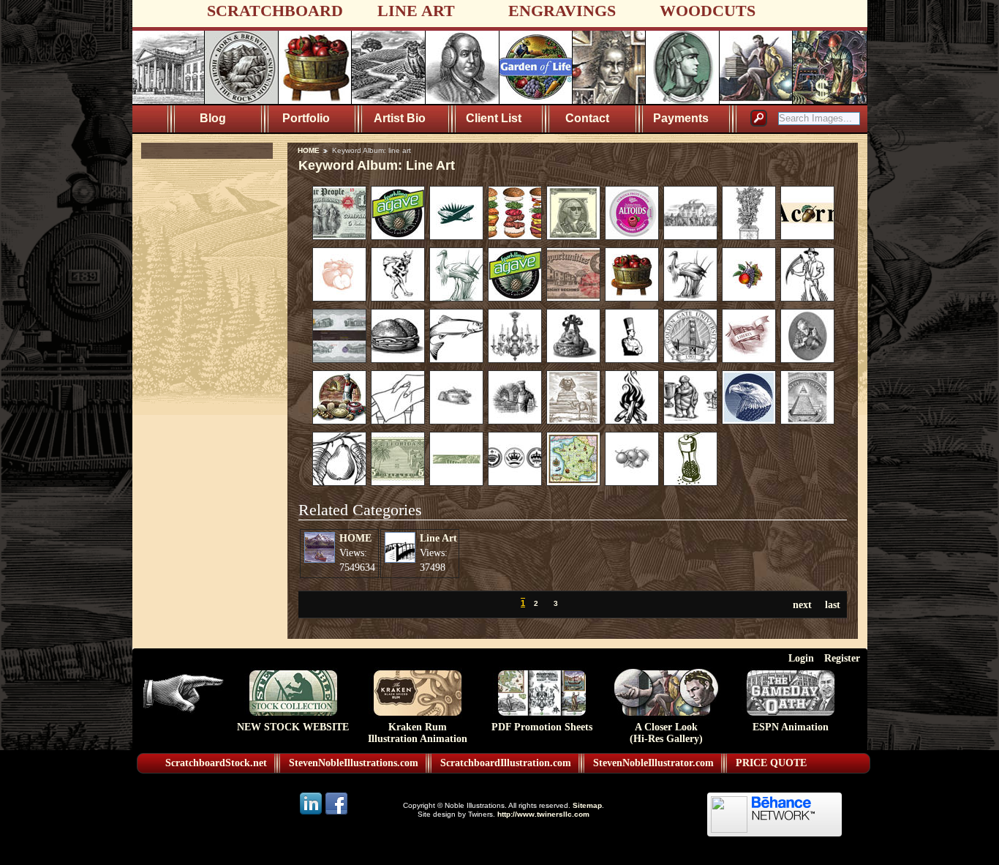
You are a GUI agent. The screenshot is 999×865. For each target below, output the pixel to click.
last (832, 604)
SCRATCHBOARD (275, 10)
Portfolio (306, 118)
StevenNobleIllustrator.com (653, 762)
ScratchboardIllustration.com (505, 762)
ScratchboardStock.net (216, 762)
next (802, 604)
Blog (213, 118)
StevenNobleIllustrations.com (353, 762)
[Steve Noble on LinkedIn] (312, 813)
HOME (309, 150)
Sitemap (587, 805)
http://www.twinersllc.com (543, 814)
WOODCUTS (707, 10)
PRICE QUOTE (771, 762)
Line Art (438, 538)
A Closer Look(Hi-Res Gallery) (666, 733)
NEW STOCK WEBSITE (293, 727)
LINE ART (416, 10)
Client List (493, 118)
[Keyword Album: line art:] (339, 236)
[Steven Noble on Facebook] (336, 813)
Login (801, 658)
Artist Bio (400, 118)
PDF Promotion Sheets (541, 727)
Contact (587, 118)
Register (842, 658)
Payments (681, 118)
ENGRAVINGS (562, 10)
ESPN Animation (791, 727)
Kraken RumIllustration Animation (417, 733)
